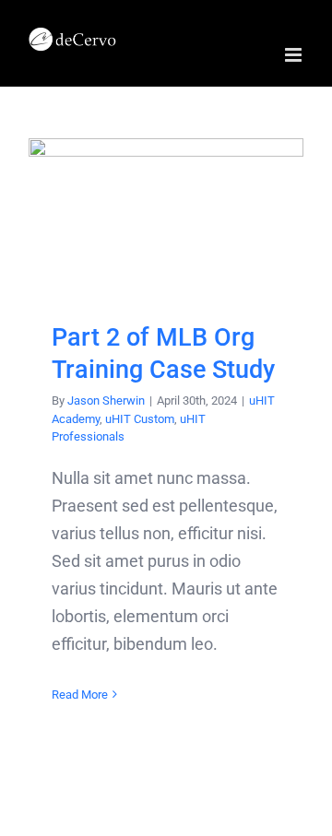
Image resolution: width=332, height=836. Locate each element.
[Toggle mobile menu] (294, 55)
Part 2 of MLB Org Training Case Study (166, 215)
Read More (80, 694)
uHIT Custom (139, 419)
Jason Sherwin (106, 400)
